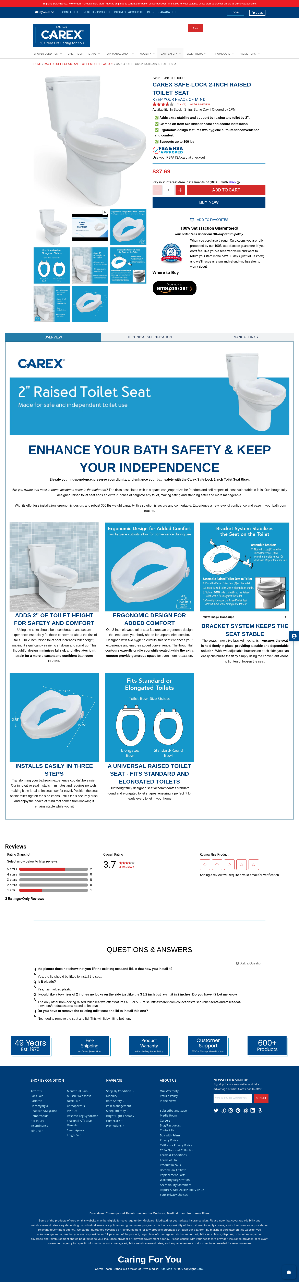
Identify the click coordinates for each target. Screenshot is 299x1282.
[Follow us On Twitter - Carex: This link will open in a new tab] (216, 1110)
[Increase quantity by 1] (180, 190)
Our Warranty (169, 1091)
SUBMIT (261, 1098)
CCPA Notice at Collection (177, 1150)
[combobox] (152, 28)
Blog (150, 12)
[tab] (53, 337)
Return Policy (169, 1096)
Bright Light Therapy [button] (120, 1116)
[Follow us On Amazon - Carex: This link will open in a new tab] (260, 1110)
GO (195, 28)
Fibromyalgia (39, 1106)
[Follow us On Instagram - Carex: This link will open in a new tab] (230, 1110)
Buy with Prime (170, 1135)
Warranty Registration (175, 1180)
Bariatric (36, 1101)
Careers (165, 1120)
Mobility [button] (111, 1096)
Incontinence (39, 1125)
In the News (168, 1101)
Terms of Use (169, 1160)
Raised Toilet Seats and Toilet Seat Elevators (78, 64)
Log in (235, 12)
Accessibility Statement (175, 1185)
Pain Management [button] (118, 1106)
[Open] (289, 1272)
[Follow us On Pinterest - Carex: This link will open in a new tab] (238, 1110)
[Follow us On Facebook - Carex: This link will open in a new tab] (223, 1110)
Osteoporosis (76, 1106)
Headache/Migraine (44, 1111)
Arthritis (36, 1091)
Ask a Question (251, 963)
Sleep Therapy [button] (116, 1111)
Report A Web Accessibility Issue (182, 1190)
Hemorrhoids (39, 1116)
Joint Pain (37, 1131)
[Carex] (61, 36)
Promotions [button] (114, 1125)
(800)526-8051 (45, 12)
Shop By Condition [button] (118, 1091)
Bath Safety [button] (114, 1101)
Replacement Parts (173, 1175)
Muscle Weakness (79, 1096)
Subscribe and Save (173, 1110)
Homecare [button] (113, 1121)
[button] (244, 617)
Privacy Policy (169, 1140)
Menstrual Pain (77, 1091)
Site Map (166, 1268)
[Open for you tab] (294, 636)
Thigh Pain (74, 1135)
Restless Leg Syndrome (82, 1116)
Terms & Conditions (173, 1155)
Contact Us (71, 12)
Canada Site (167, 12)
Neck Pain (73, 1101)
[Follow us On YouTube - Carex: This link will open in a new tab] (245, 1110)
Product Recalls (170, 1165)
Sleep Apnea (75, 1130)
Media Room (168, 1115)
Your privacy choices (174, 1195)
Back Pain (37, 1096)
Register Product (97, 12)
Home (37, 64)
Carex (200, 1268)
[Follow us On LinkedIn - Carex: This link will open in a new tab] (252, 1110)
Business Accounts (128, 12)
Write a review (200, 104)
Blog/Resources (170, 1125)
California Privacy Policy (176, 1145)
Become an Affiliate (173, 1170)
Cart (259, 12)
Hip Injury (37, 1121)
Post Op (72, 1111)
